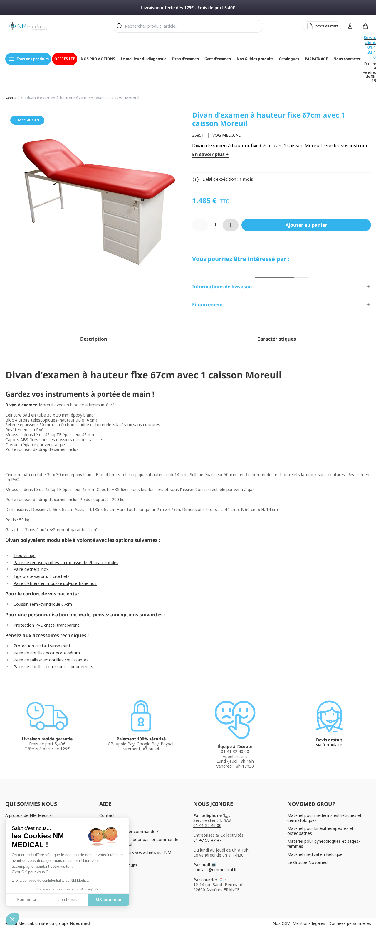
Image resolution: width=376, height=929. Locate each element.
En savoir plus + (210, 154)
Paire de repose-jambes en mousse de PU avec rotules (66, 562)
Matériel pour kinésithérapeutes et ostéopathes (320, 830)
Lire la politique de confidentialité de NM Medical (51, 881)
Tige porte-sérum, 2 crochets (42, 576)
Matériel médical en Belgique (315, 854)
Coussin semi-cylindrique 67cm (43, 604)
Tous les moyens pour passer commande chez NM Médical (138, 842)
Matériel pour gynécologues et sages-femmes (323, 843)
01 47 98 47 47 (207, 840)
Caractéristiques (276, 339)
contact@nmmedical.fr (215, 869)
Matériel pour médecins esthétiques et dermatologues (324, 818)
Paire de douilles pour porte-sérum (47, 653)
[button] (12, 919)
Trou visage (25, 555)
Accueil (12, 98)
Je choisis (67, 899)
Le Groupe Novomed (307, 862)
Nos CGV (281, 923)
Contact (107, 815)
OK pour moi (108, 899)
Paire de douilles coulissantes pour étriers (53, 666)
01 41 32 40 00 (207, 825)
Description (93, 339)
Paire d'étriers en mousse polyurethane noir (55, 583)
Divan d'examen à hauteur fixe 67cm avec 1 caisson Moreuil (82, 98)
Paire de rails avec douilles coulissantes (51, 660)
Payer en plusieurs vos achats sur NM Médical (135, 855)
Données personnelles (349, 923)
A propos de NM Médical (29, 815)
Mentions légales (309, 923)
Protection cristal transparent (42, 646)
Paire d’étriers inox (31, 569)
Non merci (26, 899)
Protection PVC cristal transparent (46, 625)
